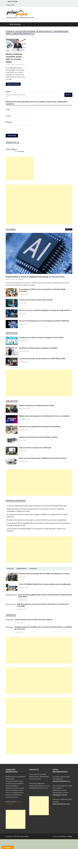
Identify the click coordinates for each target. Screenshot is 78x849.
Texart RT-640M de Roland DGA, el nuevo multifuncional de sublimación (45, 584)
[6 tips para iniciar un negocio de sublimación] (12, 448)
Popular (10, 568)
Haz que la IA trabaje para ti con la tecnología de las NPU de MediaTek (44, 321)
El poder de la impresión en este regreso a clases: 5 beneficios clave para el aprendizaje (36, 520)
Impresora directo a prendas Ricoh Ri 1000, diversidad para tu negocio (44, 573)
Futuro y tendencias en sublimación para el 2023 (36, 405)
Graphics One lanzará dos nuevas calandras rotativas (38, 437)
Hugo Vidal (20, 64)
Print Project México (23, 836)
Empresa (9, 122)
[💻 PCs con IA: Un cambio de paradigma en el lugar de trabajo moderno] (12, 310)
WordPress (63, 836)
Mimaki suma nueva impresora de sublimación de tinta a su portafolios (44, 416)
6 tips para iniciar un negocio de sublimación (35, 447)
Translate (21, 151)
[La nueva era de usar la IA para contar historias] (12, 300)
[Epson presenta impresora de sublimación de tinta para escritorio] (12, 458)
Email (8, 109)
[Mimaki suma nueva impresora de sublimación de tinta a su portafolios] (12, 416)
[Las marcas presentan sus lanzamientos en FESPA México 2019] (12, 359)
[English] (6, 146)
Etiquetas (33, 568)
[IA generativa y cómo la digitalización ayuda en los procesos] (39, 234)
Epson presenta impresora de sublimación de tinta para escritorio (42, 458)
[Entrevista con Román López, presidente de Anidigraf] (12, 348)
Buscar (8, 91)
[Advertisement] (20, 168)
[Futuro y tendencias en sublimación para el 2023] (12, 405)
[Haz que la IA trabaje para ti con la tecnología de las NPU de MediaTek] (12, 321)
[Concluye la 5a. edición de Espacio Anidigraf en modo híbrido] (12, 338)
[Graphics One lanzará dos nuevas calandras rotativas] (12, 437)
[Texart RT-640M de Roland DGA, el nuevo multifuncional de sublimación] (12, 584)
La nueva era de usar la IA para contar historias (36, 300)
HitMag (70, 836)
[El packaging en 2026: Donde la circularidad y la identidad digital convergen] (12, 289)
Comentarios (21, 568)
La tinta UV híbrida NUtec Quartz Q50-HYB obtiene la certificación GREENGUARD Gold (36, 506)
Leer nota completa (12, 84)
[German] (8, 146)
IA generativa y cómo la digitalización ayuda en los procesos (35, 277)
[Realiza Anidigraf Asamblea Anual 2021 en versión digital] (16, 45)
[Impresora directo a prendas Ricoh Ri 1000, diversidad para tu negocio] (12, 574)
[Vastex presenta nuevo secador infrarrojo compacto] (10, 620)
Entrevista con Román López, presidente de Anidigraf (38, 348)
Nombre (8, 116)
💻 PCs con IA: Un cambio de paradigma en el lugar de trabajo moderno (45, 310)
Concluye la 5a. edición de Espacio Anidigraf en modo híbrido (41, 337)
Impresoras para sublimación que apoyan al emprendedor (40, 426)
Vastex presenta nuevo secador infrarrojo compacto (34, 619)
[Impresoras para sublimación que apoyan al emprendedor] (12, 427)
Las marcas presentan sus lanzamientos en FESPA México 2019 (42, 358)
